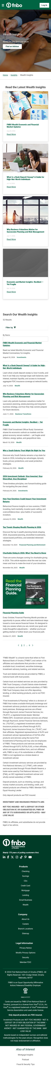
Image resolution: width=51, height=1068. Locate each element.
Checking (25, 871)
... (27, 645)
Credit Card (25, 886)
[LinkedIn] (4, 857)
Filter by (9, 328)
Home (5, 75)
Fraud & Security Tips (26, 1064)
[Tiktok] (21, 857)
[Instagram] (17, 857)
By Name (6, 335)
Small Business (25, 900)
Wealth (25, 905)
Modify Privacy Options (25, 953)
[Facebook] (8, 857)
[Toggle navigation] (3, 5)
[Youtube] (30, 857)
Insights (14, 75)
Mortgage (25, 890)
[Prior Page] (18, 645)
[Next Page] (32, 645)
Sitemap (25, 933)
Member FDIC (25, 962)
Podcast (25, 1059)
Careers (25, 924)
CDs (25, 881)
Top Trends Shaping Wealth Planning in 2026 (22, 527)
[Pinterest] (25, 857)
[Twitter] (12, 857)
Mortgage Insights (25, 1055)
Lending (25, 895)
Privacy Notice (26, 948)
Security (25, 957)
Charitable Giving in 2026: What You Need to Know (24, 553)
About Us (25, 919)
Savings (25, 876)
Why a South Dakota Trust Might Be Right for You (24, 450)
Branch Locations (25, 929)
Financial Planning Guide (13, 613)
